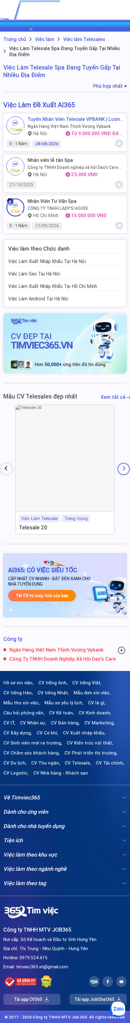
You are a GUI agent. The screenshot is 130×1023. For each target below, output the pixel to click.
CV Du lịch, (15, 763)
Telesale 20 (33, 527)
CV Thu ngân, (45, 763)
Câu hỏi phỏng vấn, (23, 713)
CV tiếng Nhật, (53, 693)
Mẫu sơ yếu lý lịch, (63, 703)
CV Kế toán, (61, 713)
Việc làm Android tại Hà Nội (38, 299)
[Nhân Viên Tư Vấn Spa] (15, 207)
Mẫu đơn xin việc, (92, 693)
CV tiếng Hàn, (18, 693)
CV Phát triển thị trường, (91, 753)
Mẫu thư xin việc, (21, 703)
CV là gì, (97, 703)
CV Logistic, (16, 773)
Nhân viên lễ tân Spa (50, 160)
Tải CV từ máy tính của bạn (42, 595)
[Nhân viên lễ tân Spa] (15, 166)
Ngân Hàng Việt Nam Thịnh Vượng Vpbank (69, 126)
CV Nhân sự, (33, 723)
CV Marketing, (99, 723)
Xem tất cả (114, 397)
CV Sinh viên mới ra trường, (32, 743)
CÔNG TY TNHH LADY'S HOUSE (58, 208)
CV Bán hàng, (65, 723)
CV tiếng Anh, (53, 683)
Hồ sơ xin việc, (18, 683)
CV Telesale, (78, 763)
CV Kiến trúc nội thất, (90, 743)
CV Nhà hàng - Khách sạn (60, 773)
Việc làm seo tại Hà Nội (34, 274)
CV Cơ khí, (47, 733)
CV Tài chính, (110, 763)
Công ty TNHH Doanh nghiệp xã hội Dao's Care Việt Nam (73, 167)
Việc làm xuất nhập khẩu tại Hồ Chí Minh (52, 286)
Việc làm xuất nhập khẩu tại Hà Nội (47, 261)
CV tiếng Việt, (87, 683)
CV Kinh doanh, (95, 713)
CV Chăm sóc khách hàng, (31, 753)
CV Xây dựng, (17, 733)
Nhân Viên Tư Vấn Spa (52, 201)
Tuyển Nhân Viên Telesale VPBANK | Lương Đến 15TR (75, 119)
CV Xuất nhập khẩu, (84, 733)
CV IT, (9, 723)
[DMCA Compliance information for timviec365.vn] (46, 982)
